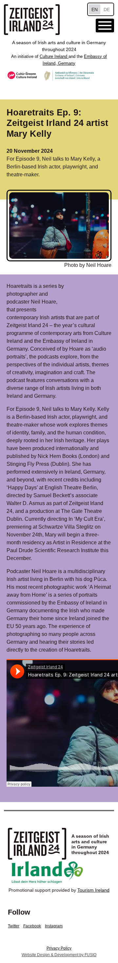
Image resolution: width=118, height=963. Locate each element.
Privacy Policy (59, 948)
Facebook (32, 926)
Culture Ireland (54, 56)
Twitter (13, 926)
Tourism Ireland (93, 890)
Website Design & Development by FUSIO (59, 955)
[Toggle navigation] (105, 25)
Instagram (54, 926)
